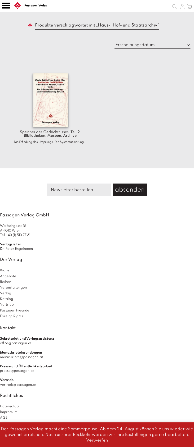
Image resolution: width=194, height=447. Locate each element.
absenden (130, 190)
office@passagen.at (15, 343)
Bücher (5, 270)
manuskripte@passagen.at (21, 357)
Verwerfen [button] (97, 440)
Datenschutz (10, 406)
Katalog (6, 299)
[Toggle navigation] (6, 5)
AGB (3, 417)
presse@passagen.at (17, 370)
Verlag (5, 293)
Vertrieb (7, 304)
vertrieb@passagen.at (18, 384)
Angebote (8, 276)
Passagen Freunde (14, 310)
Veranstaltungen (13, 287)
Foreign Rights (11, 316)
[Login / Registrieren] (182, 6)
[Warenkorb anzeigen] (189, 6)
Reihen (5, 282)
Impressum (9, 412)
